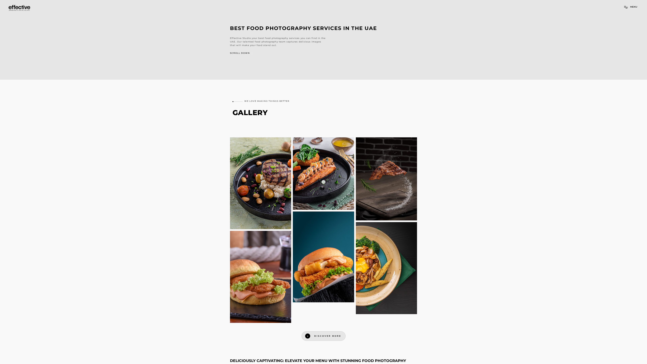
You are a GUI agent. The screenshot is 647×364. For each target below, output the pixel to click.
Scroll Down (240, 53)
